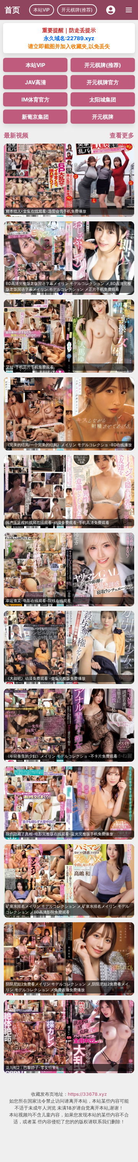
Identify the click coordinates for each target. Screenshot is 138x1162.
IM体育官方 (35, 99)
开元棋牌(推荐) (77, 10)
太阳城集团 (102, 99)
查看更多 (122, 135)
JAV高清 (35, 82)
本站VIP (41, 10)
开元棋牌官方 (103, 82)
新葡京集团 (35, 116)
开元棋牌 (102, 116)
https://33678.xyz (87, 1094)
